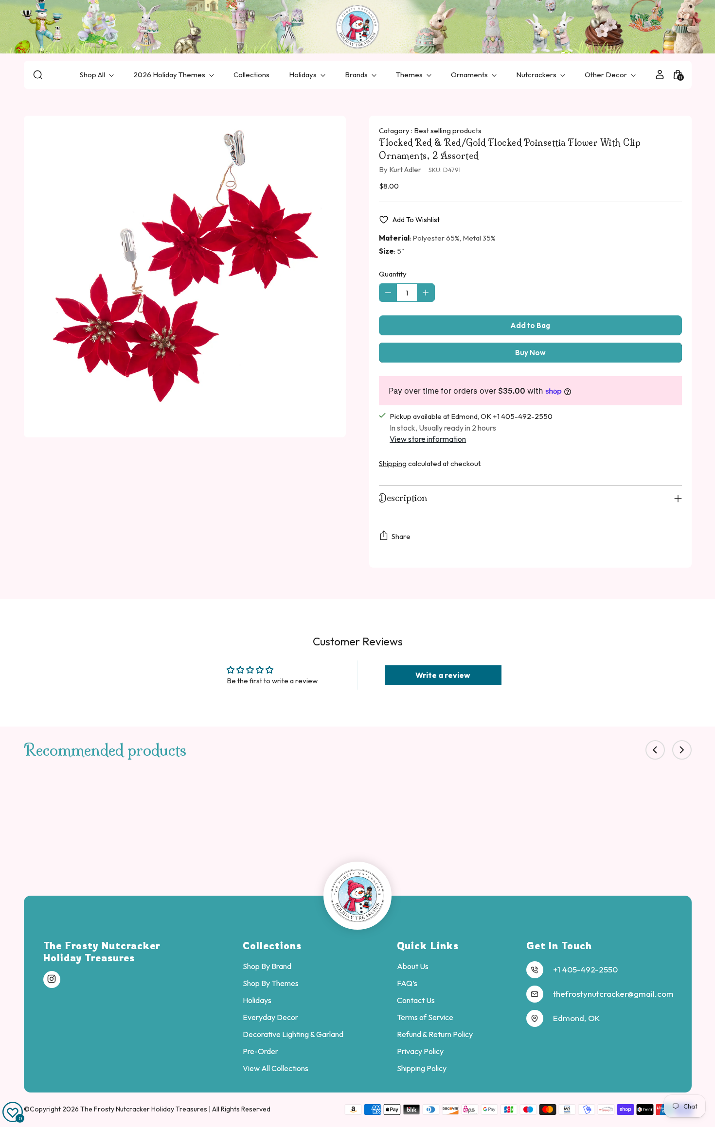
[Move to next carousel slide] (682, 750)
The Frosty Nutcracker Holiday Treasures (144, 1109)
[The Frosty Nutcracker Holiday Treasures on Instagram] (51, 979)
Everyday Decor (270, 1017)
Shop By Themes (271, 983)
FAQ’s (407, 983)
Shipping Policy (422, 1068)
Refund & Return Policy (435, 1034)
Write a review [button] (442, 675)
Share (401, 536)
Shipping (393, 463)
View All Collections (275, 1068)
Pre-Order (260, 1051)
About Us (413, 966)
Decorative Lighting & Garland (293, 1034)
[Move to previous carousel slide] (655, 750)
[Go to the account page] (659, 74)
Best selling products (448, 130)
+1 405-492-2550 (585, 969)
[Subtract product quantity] (388, 292)
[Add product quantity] (425, 292)
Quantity (393, 273)
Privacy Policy (420, 1051)
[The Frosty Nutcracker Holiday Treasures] (357, 27)
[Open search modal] (37, 74)
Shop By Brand (267, 966)
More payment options (530, 352)
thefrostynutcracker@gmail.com (613, 993)
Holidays (257, 1000)
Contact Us (416, 1000)
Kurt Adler (405, 169)
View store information (428, 439)
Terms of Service (425, 1017)
